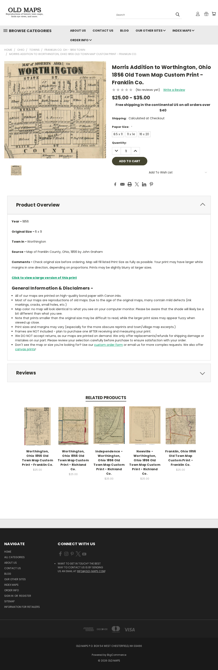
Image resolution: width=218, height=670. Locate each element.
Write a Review (174, 90)
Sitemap (9, 601)
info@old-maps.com (91, 571)
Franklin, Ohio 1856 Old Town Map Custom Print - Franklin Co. (180, 458)
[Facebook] (115, 184)
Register (25, 596)
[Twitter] (137, 184)
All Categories (14, 557)
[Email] (122, 184)
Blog (124, 30)
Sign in (9, 596)
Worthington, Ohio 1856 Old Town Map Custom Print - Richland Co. (73, 460)
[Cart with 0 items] (214, 14)
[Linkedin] (144, 184)
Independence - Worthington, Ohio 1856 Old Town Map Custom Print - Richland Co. (109, 462)
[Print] (130, 184)
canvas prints (25, 349)
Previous (211, 657)
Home (7, 551)
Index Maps (182, 30)
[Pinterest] (151, 184)
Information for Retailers (22, 607)
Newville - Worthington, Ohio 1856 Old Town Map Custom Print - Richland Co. (144, 462)
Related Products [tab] (106, 398)
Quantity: (119, 143)
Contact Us (103, 30)
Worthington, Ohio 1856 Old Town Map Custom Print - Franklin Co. (37, 458)
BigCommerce (116, 655)
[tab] (109, 205)
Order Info (79, 40)
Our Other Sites (149, 30)
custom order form (108, 345)
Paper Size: (122, 127)
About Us (78, 30)
